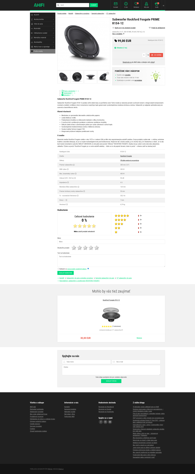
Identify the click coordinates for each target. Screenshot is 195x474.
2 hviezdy (79, 247)
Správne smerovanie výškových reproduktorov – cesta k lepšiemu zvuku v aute (148, 410)
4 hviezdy (91, 247)
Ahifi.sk (50, 469)
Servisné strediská (36, 426)
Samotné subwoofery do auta (104, 278)
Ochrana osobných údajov (38, 421)
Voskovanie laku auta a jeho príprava (144, 455)
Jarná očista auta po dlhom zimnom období (146, 448)
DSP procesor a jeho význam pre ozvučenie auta (148, 418)
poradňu (127, 75)
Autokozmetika (39, 19)
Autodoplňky (38, 42)
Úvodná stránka (61, 13)
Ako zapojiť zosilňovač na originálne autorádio (147, 452)
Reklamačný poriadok (36, 412)
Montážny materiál (40, 38)
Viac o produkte (117, 34)
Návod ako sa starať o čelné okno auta (145, 440)
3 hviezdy (85, 247)
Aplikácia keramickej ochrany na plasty (145, 443)
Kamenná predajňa (70, 409)
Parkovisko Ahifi (69, 417)
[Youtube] (110, 422)
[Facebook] (101, 422)
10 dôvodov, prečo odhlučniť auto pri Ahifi (146, 407)
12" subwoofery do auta (124, 278)
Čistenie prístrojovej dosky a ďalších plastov (147, 450)
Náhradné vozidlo (69, 412)
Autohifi (36, 15)
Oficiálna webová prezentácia (129, 160)
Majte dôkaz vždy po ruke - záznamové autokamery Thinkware (145, 434)
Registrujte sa (127, 62)
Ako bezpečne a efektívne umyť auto (144, 438)
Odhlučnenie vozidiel (40, 33)
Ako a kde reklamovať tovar (38, 414)
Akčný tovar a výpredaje (42, 47)
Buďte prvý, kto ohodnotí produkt (125, 28)
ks (148, 55)
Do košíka (157, 55)
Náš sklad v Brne (69, 414)
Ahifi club (33, 407)
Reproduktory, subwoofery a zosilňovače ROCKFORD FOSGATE (79, 281)
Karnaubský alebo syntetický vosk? (144, 457)
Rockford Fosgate (126, 156)
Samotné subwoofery (98, 13)
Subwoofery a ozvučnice (82, 13)
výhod (152, 62)
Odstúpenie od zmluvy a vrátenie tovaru (42, 419)
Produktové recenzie (36, 417)
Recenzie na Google (105, 409)
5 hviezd (97, 247)
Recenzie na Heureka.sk (106, 407)
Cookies (32, 429)
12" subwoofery (110, 13)
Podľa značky (38, 51)
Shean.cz (60, 469)
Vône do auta (38, 24)
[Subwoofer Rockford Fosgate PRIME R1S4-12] (83, 43)
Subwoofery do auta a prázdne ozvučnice (80, 278)
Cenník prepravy (35, 424)
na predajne (138, 80)
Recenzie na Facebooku (106, 412)
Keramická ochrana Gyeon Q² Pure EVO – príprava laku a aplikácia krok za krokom (149, 421)
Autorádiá (37, 28)
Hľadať (93, 5)
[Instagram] (105, 422)
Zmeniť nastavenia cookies (38, 431)
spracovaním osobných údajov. (77, 269)
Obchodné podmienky (37, 409)
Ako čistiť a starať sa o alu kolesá (143, 445)
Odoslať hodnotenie (65, 273)
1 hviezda (74, 247)
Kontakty (67, 407)
